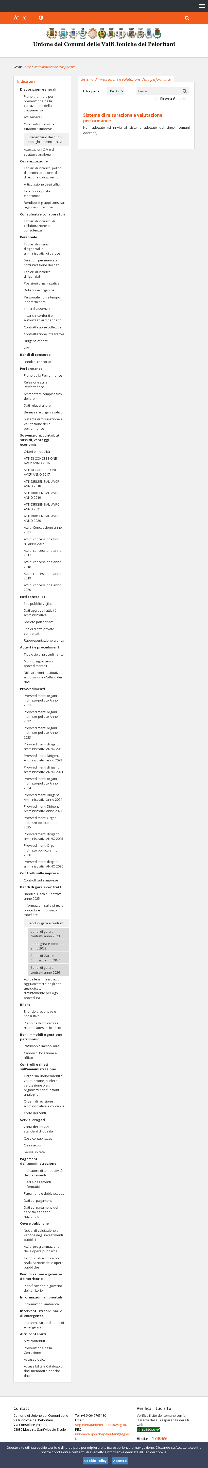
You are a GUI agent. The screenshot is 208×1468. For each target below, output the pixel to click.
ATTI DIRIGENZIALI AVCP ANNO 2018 (41, 483)
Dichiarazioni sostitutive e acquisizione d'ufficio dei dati (43, 677)
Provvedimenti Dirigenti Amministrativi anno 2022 (43, 757)
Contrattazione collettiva (42, 327)
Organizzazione (34, 161)
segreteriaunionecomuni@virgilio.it (102, 1424)
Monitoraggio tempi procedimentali (39, 663)
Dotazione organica (39, 290)
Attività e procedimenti (40, 647)
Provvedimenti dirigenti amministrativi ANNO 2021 (43, 769)
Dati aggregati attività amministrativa (40, 612)
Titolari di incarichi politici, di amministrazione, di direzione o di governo (43, 172)
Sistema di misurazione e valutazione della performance (43, 423)
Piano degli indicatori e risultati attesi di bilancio (42, 1025)
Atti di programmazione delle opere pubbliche (42, 1248)
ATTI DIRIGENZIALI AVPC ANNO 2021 (41, 506)
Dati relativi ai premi (39, 405)
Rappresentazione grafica (44, 640)
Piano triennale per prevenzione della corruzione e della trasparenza (39, 103)
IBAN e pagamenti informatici (37, 1184)
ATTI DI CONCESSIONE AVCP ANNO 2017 (40, 472)
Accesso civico (35, 1359)
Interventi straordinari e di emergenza (41, 1313)
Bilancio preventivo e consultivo (40, 1013)
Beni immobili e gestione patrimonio (41, 1036)
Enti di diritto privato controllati (39, 631)
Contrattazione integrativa (44, 334)
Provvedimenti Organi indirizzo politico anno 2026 (41, 850)
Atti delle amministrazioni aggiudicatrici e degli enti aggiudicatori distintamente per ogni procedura (43, 988)
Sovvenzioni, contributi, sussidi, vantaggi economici (41, 440)
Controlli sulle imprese (39, 873)
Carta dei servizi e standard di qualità (38, 1128)
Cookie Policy (95, 1460)
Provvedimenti (32, 689)
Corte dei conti (35, 1113)
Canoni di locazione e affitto (40, 1055)
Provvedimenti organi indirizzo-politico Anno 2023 (41, 732)
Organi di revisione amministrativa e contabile (44, 1103)
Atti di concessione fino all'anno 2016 (41, 541)
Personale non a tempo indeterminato (42, 299)
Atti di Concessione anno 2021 (43, 529)
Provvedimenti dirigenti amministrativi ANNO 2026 (43, 864)
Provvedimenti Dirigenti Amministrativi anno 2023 (43, 808)
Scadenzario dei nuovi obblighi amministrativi (45, 139)
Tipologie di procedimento (44, 654)
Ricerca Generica (173, 99)
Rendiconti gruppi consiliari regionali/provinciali (44, 204)
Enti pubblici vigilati (38, 603)
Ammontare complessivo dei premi (43, 396)
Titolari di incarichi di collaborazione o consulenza (39, 225)
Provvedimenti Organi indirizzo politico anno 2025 (41, 822)
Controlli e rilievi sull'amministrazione (38, 1066)
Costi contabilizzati (38, 1138)
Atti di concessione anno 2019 (42, 575)
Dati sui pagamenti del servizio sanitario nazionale (41, 1212)
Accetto (120, 1460)
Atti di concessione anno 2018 (42, 564)
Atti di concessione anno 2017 (42, 552)
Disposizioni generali (38, 89)
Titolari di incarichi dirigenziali (37, 274)
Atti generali (33, 117)
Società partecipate (39, 622)
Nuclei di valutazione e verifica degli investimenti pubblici (43, 1235)
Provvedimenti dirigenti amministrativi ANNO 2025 (43, 836)
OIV (26, 347)
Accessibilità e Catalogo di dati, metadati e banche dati (43, 1371)
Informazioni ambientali (41, 1297)
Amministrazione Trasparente (54, 66)
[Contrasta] (41, 18)
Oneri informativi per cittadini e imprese (40, 126)
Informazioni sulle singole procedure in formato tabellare (43, 910)
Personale (28, 237)
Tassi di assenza (37, 308)
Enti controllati (33, 596)
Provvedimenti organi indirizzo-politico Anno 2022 (41, 716)
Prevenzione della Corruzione (38, 1350)
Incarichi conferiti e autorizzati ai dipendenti (42, 317)
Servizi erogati (32, 1119)
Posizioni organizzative (42, 283)
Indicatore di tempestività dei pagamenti (43, 1172)
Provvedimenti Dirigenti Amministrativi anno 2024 (43, 797)
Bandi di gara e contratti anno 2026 (45, 969)
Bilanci (25, 1004)
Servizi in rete (34, 1152)
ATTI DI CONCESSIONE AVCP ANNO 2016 (40, 460)
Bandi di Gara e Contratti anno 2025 (43, 896)
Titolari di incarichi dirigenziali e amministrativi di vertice (42, 249)
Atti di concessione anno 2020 (42, 587)
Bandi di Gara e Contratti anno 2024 (45, 957)
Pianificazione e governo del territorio (41, 1276)
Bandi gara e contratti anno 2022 (46, 945)
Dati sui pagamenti (38, 1200)
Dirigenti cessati (36, 341)
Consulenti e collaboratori (42, 214)
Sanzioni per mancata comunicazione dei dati (41, 262)
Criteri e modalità (37, 451)
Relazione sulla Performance (35, 384)
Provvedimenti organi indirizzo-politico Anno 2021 (41, 700)
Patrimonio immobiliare (41, 1046)
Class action (33, 1145)
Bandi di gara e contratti (41, 887)
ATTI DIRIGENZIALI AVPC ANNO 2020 (41, 518)
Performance (31, 368)
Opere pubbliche (34, 1223)
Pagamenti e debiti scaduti (44, 1193)
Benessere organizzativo (43, 412)
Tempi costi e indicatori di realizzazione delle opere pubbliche (43, 1263)
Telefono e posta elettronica (37, 193)
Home (26, 66)
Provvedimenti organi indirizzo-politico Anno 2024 (41, 783)
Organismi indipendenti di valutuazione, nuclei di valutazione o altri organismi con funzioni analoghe (43, 1085)
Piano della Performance (43, 375)
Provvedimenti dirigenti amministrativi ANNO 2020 (43, 746)
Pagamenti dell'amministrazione (38, 1161)
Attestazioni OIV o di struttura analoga (39, 151)
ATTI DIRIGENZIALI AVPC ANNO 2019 (41, 495)
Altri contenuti (33, 1334)
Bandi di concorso (35, 354)
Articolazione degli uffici (42, 184)
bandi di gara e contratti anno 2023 (45, 933)
